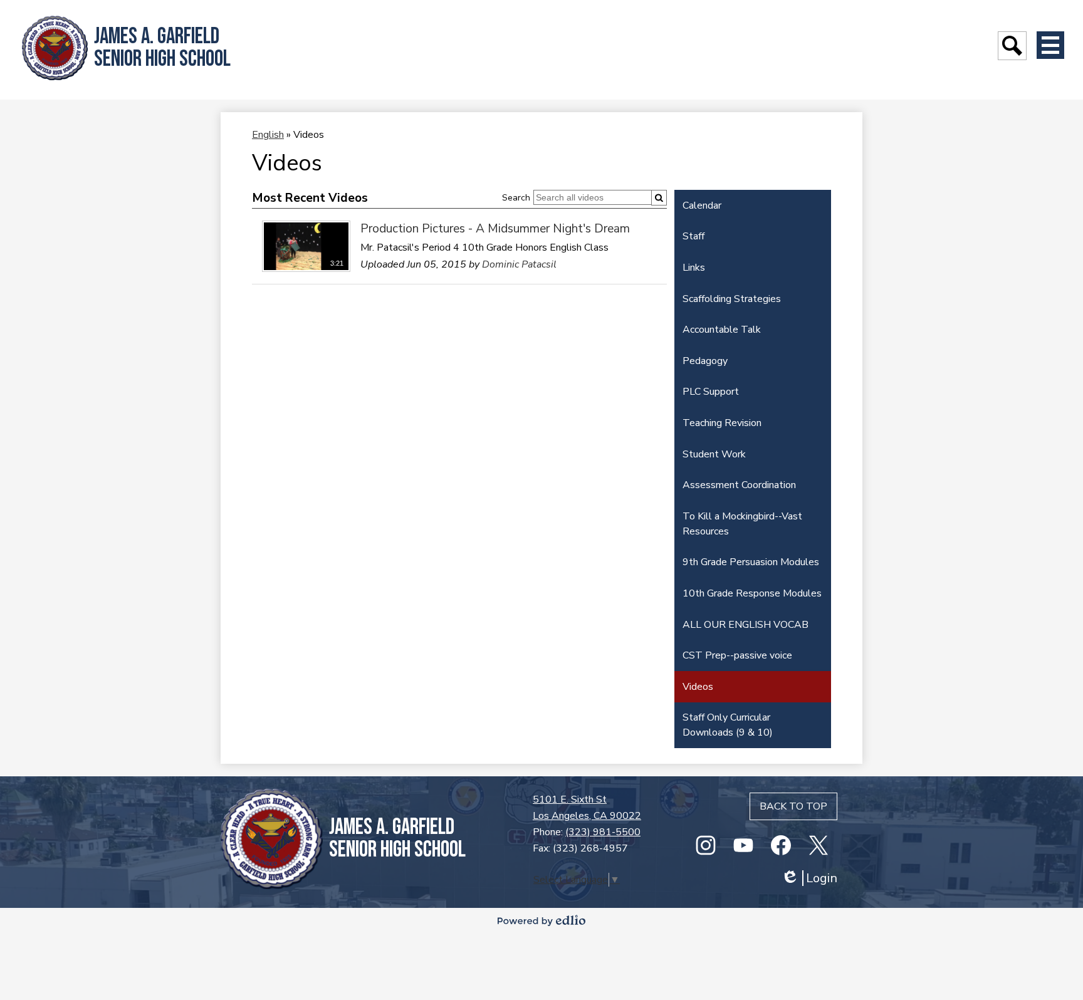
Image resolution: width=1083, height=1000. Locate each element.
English (268, 135)
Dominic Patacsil (519, 264)
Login (809, 878)
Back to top (793, 806)
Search (516, 198)
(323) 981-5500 (603, 832)
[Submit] (659, 198)
